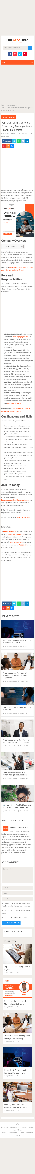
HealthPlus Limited (23, 517)
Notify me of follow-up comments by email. (16, 912)
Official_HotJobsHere (9, 133)
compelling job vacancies (16, 534)
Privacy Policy (13, 1132)
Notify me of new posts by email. (16, 917)
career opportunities (16, 542)
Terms (22, 1132)
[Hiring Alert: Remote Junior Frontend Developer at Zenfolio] (17, 629)
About (4, 1132)
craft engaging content (20, 337)
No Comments (5, 136)
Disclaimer (29, 1132)
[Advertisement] (17, 18)
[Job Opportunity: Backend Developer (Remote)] (17, 696)
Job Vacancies (10, 117)
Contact (18, 1135)
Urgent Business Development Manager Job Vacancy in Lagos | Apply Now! (15, 675)
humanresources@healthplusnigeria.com (15, 500)
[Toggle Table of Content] (20, 246)
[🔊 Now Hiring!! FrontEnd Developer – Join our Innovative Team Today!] (17, 793)
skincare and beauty (14, 403)
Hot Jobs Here (5, 1127)
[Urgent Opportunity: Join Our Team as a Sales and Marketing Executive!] (17, 728)
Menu (4, 62)
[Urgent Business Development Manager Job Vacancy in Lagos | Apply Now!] (17, 661)
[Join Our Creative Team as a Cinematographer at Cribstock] (17, 761)
